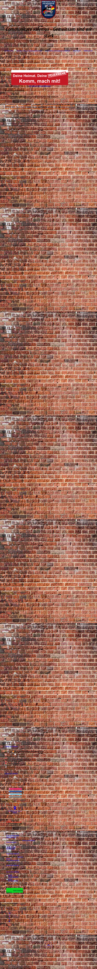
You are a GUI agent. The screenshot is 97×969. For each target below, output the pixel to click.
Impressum (88, 51)
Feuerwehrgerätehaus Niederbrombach (12, 836)
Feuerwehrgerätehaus (12, 853)
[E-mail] (9, 913)
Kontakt (77, 51)
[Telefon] (9, 797)
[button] (48, 945)
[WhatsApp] (9, 916)
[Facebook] (9, 791)
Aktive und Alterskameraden (29, 51)
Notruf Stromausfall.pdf (13, 876)
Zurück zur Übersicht (11, 746)
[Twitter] (9, 921)
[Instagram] (9, 789)
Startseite (8, 51)
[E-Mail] (9, 794)
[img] (48, 9)
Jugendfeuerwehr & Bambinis (57, 51)
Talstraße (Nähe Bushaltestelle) (11, 847)
